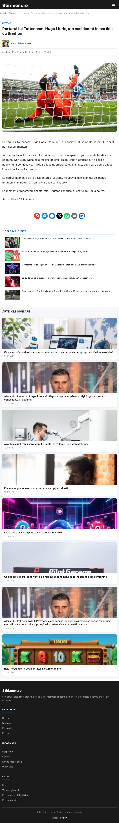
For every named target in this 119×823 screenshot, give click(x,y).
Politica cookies (10, 800)
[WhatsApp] (67, 216)
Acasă (3, 13)
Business (6, 723)
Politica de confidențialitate (16, 795)
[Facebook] (52, 216)
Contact (6, 756)
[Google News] (37, 216)
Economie (7, 728)
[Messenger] (45, 216)
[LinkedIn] (82, 216)
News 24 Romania (22, 199)
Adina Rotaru (25, 43)
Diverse (12, 13)
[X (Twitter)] (59, 216)
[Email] (74, 216)
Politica (6, 733)
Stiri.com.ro (12, 691)
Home (5, 785)
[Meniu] (113, 4)
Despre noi (7, 751)
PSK (65, 818)
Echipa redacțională (12, 761)
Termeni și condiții (11, 790)
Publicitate (7, 766)
